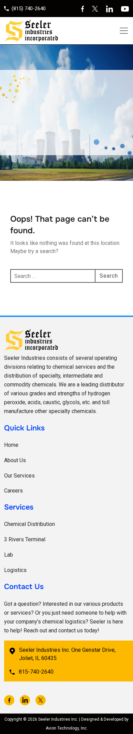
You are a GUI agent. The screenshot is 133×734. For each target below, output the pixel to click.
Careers (13, 490)
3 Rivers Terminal (24, 539)
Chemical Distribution (29, 524)
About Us (15, 460)
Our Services (19, 475)
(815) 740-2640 (29, 8)
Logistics (15, 570)
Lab (8, 555)
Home (11, 445)
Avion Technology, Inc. (67, 728)
